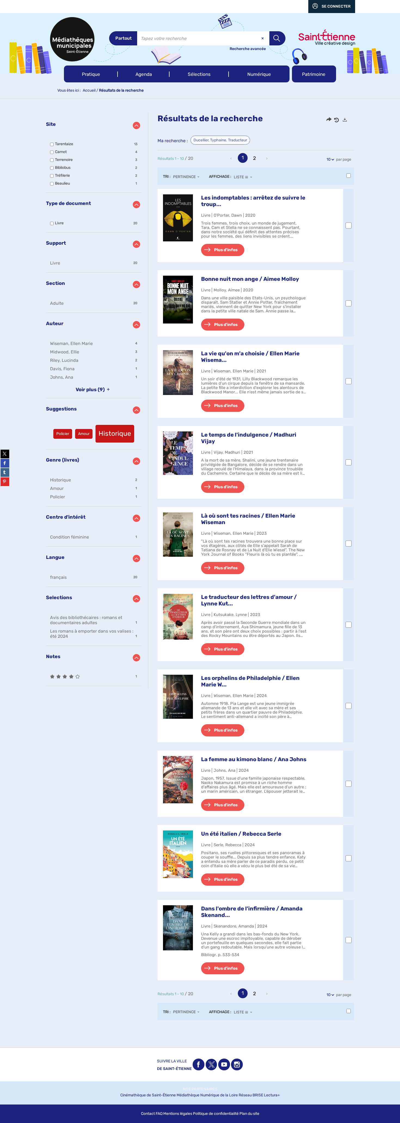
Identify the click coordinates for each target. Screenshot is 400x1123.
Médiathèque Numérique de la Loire (207, 1095)
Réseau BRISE (251, 1095)
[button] (91, 74)
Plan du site (249, 1113)
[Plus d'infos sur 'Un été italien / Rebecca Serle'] (178, 854)
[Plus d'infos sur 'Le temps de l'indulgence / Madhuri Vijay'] (178, 453)
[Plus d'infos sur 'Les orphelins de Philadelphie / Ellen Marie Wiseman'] (178, 697)
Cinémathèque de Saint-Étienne (148, 1095)
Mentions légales (177, 1113)
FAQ (159, 1113)
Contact (148, 1113)
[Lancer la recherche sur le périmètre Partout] (277, 38)
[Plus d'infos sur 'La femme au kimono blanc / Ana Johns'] (178, 780)
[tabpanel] (200, 571)
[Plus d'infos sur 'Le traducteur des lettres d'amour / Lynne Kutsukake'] (178, 617)
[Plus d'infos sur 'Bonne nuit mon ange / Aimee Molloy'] (178, 300)
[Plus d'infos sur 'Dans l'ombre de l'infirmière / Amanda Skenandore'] (178, 927)
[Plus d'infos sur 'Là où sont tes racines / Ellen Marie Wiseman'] (178, 534)
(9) (91, 390)
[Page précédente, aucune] (231, 158)
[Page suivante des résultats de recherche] (267, 158)
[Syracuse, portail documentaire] (72, 39)
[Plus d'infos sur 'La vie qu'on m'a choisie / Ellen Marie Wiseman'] (178, 372)
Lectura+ (272, 1095)
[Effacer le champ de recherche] (263, 38)
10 (329, 159)
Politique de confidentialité (216, 1113)
